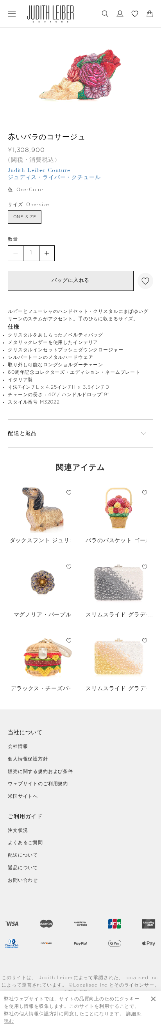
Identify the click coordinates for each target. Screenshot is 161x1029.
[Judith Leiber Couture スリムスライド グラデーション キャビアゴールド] (119, 656)
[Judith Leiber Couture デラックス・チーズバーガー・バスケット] (42, 656)
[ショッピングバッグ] (149, 13)
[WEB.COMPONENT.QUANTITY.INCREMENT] (47, 253)
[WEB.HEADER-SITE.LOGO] (50, 14)
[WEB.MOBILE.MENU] (12, 14)
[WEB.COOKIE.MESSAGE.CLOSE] (153, 1010)
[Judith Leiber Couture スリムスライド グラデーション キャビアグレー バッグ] (119, 582)
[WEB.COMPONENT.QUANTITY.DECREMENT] (15, 253)
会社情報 (18, 746)
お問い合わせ (23, 880)
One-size (24, 217)
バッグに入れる (70, 280)
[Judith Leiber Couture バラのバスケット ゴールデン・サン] (119, 508)
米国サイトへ (23, 796)
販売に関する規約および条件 (40, 771)
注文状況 (18, 830)
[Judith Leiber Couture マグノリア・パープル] (42, 582)
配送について (23, 855)
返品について (23, 867)
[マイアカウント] (119, 13)
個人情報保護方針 (28, 759)
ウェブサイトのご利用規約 (38, 783)
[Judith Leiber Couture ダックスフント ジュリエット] (42, 508)
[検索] (105, 13)
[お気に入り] (134, 13)
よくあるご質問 (25, 842)
